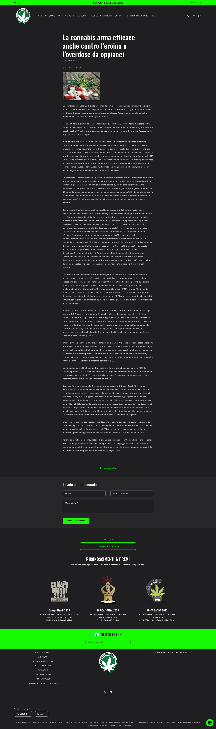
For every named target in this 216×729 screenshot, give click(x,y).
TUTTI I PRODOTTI (43, 666)
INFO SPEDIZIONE (43, 674)
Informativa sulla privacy (166, 722)
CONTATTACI (108, 539)
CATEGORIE (43, 670)
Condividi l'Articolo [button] (73, 68)
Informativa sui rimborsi (146, 722)
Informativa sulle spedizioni (97, 725)
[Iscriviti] (127, 642)
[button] (154, 16)
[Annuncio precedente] (71, 2)
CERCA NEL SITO (42, 653)
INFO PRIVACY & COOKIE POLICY (43, 683)
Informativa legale (116, 725)
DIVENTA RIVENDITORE (108, 547)
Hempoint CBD (27, 723)
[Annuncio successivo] (144, 2)
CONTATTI (43, 657)
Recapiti (128, 725)
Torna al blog (110, 468)
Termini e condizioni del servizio (188, 722)
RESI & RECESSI (43, 679)
